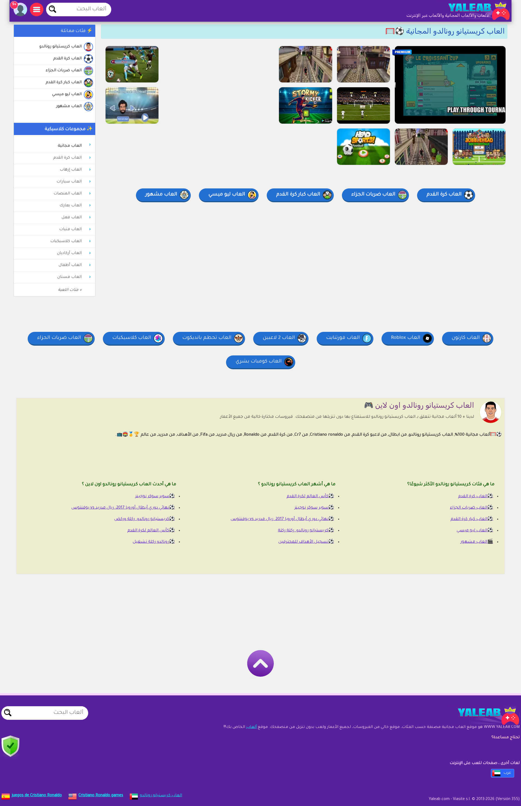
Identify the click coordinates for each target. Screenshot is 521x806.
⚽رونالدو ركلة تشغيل (154, 542)
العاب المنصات (67, 194)
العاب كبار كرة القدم (64, 83)
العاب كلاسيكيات (66, 241)
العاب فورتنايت (343, 338)
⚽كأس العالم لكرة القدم (310, 496)
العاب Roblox (405, 338)
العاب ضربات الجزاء (64, 71)
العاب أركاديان (69, 253)
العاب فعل (72, 218)
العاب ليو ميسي (67, 94)
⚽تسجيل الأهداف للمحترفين (306, 542)
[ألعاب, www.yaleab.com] (473, 10)
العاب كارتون (466, 338)
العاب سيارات (69, 182)
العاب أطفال (70, 265)
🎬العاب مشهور (476, 542)
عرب (507, 773)
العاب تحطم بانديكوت (206, 338)
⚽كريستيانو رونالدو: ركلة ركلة (306, 530)
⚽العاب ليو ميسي (475, 530)
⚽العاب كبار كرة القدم (471, 519)
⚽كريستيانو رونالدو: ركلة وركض (144, 519)
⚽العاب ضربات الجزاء (471, 508)
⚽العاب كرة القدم (475, 496)
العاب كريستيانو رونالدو (60, 47)
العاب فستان (69, 277)
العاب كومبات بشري (259, 361)
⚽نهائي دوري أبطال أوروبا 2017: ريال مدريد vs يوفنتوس (282, 519)
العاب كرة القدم (67, 59)
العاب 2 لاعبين (279, 338)
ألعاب (251, 727)
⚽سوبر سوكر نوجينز (314, 508)
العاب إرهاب (71, 170)
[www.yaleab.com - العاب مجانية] (483, 715)
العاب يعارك (70, 206)
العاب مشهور (69, 106)
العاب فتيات (70, 229)
